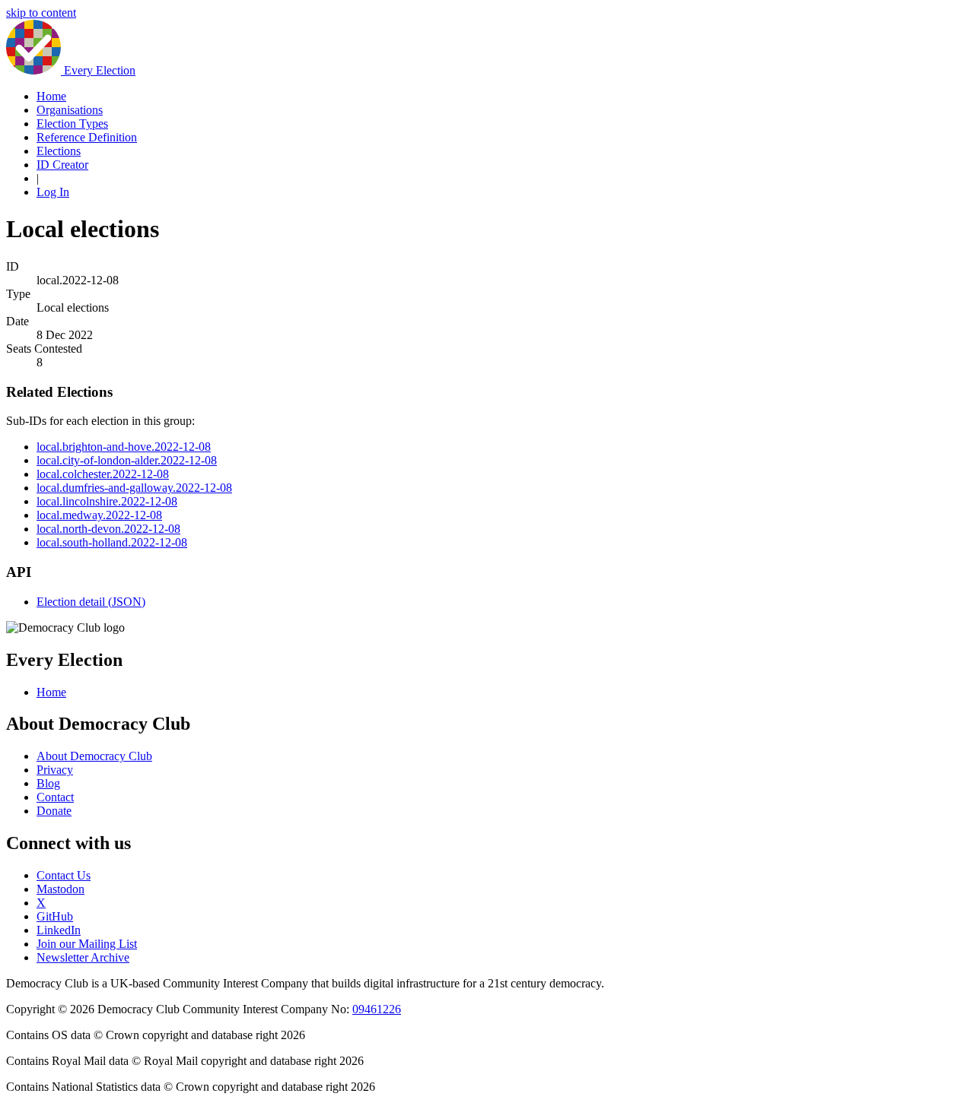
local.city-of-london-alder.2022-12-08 (127, 460)
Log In (53, 191)
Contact (55, 797)
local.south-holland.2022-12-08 (112, 542)
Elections (59, 150)
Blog (48, 783)
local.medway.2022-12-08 (99, 515)
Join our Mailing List (87, 943)
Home (51, 96)
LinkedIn (59, 930)
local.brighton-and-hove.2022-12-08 (124, 446)
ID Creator (62, 164)
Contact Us (64, 875)
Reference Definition (87, 137)
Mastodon (60, 889)
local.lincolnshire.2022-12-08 (107, 501)
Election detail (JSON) (91, 601)
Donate (54, 810)
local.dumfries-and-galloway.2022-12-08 (134, 487)
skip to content (41, 12)
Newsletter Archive (83, 957)
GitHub (55, 916)
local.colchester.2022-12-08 (103, 473)
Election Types (72, 123)
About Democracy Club (94, 755)
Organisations (70, 109)
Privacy (55, 769)
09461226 (376, 1009)
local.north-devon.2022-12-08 (108, 528)
